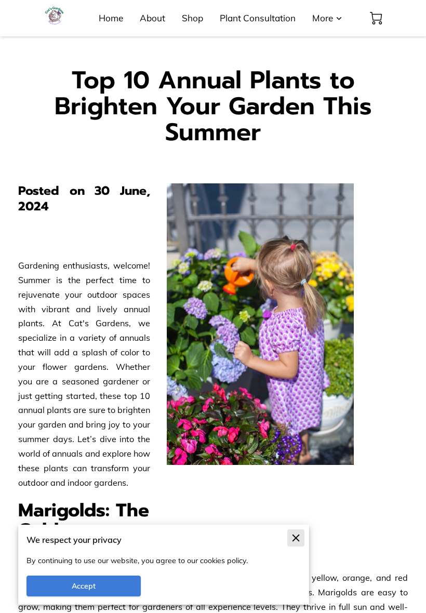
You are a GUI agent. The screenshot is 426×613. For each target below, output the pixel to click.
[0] (376, 18)
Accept (84, 586)
